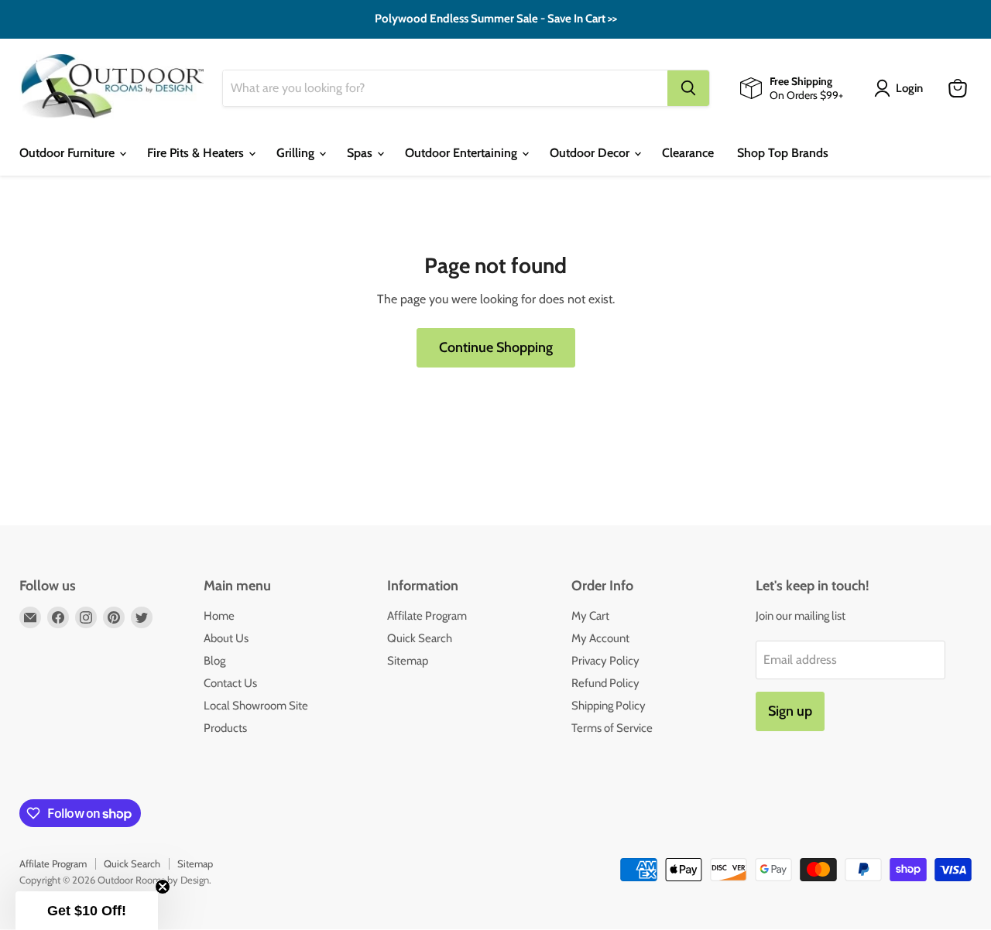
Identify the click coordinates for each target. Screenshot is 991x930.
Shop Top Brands (782, 152)
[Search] (688, 88)
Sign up (790, 711)
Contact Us (230, 683)
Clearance (688, 152)
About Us (226, 638)
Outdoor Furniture (68, 152)
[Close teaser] (162, 886)
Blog (214, 661)
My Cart (590, 616)
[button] (86, 910)
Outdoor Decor (591, 152)
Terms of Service (612, 728)
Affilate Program (427, 616)
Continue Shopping (496, 347)
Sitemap (407, 661)
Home (219, 616)
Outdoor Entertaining (462, 152)
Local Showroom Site (256, 706)
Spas (361, 152)
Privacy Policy (605, 661)
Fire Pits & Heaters (197, 152)
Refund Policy (605, 683)
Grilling (296, 152)
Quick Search (419, 638)
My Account (600, 638)
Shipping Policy (608, 706)
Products (225, 728)
